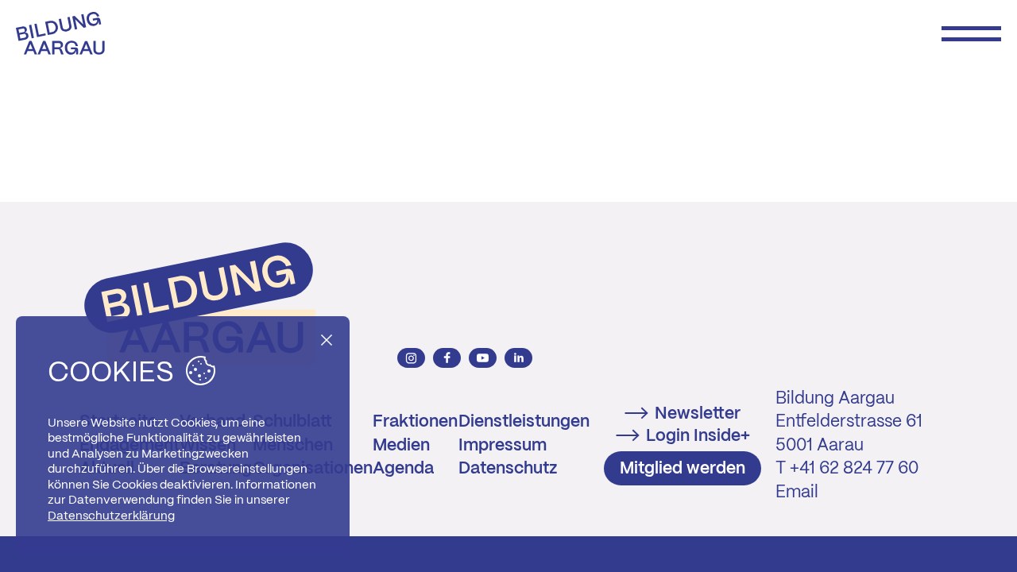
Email (796, 492)
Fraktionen (415, 422)
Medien (401, 446)
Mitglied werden (682, 469)
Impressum (502, 446)
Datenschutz (507, 469)
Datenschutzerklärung (111, 516)
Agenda (403, 469)
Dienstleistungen (524, 422)
